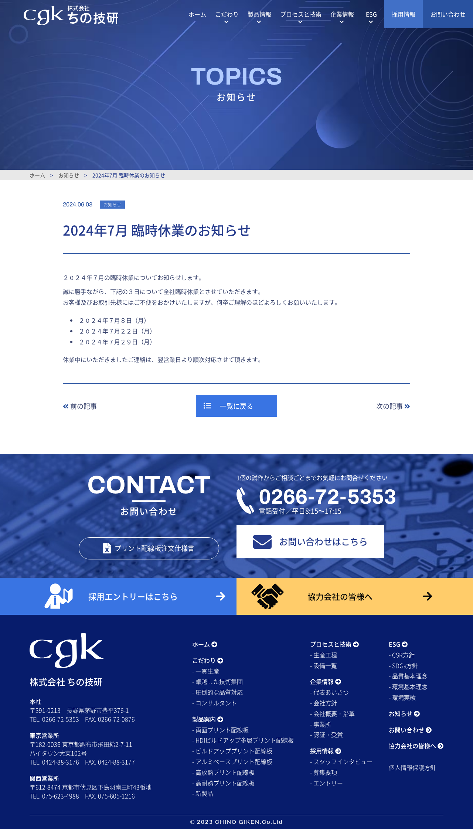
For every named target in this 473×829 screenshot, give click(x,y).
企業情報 (342, 14)
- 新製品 (202, 793)
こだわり (227, 14)
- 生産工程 (323, 654)
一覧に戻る (236, 406)
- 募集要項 (323, 772)
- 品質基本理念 (408, 675)
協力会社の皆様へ (413, 745)
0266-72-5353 (327, 497)
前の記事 (83, 406)
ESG (371, 14)
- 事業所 (320, 724)
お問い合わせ (448, 14)
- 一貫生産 (205, 671)
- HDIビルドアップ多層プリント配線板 (243, 740)
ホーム (197, 14)
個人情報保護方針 (412, 767)
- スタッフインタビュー (341, 761)
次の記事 (390, 406)
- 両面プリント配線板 (220, 729)
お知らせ (68, 175)
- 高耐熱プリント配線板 (223, 782)
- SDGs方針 (403, 665)
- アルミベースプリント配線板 (232, 761)
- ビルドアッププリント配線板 (232, 750)
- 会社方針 (323, 702)
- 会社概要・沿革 (332, 713)
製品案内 (204, 719)
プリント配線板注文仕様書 (154, 548)
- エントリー (326, 782)
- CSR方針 (402, 654)
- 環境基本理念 (408, 686)
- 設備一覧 (323, 665)
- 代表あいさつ (329, 692)
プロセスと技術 (300, 14)
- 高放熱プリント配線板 (223, 772)
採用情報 (403, 14)
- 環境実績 (402, 697)
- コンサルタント (214, 702)
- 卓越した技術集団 (217, 681)
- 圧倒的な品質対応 (217, 692)
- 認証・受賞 (326, 734)
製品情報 (259, 14)
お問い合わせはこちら (323, 541)
